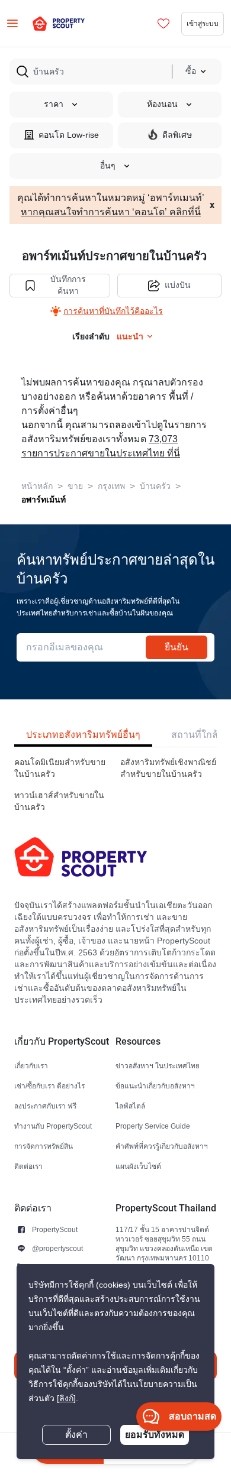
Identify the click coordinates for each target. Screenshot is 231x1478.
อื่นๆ (108, 166)
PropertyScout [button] (55, 1229)
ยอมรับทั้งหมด (154, 1434)
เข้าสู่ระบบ (203, 23)
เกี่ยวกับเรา (31, 1065)
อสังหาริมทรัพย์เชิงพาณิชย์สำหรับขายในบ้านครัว (168, 768)
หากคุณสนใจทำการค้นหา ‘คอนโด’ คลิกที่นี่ (111, 212)
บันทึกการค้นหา (68, 285)
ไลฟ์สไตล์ (130, 1105)
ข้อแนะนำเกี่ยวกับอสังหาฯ (155, 1085)
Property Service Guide (153, 1126)
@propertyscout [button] (57, 1248)
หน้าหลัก (37, 486)
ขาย (75, 486)
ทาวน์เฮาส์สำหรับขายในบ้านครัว (59, 801)
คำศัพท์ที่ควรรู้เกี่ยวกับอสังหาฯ (162, 1146)
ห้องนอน (162, 104)
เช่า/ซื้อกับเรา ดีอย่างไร (49, 1085)
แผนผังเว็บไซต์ (138, 1166)
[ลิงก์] (66, 1398)
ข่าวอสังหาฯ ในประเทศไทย (158, 1065)
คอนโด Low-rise (68, 135)
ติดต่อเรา (28, 1166)
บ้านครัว (155, 486)
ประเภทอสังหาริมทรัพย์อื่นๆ (83, 734)
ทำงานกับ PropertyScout (53, 1126)
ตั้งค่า (76, 1435)
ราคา (53, 104)
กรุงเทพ (111, 486)
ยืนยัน (176, 647)
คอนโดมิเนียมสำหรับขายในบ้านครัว (59, 768)
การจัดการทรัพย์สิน (43, 1146)
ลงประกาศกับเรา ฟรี (45, 1105)
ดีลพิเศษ (177, 135)
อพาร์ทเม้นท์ (43, 499)
